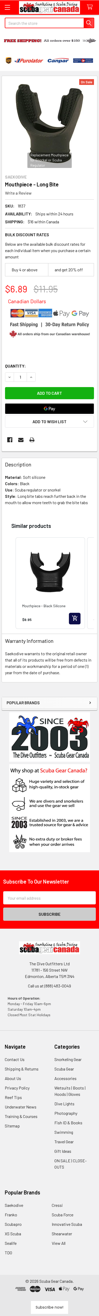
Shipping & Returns (22, 1068)
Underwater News (20, 1106)
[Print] (32, 440)
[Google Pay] (49, 408)
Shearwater (62, 1233)
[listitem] (50, 583)
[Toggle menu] (7, 7)
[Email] (21, 440)
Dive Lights (64, 1103)
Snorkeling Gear (68, 1059)
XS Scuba (13, 1233)
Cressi (57, 1205)
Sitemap (12, 1125)
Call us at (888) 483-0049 (49, 985)
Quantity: (15, 365)
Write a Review (18, 192)
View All (58, 1243)
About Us (13, 1078)
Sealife (11, 1243)
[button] (49, 808)
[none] (49, 123)
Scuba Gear (64, 1068)
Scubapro (13, 1224)
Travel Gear (64, 1141)
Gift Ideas (62, 1151)
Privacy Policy (17, 1087)
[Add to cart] (75, 618)
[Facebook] (10, 440)
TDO (8, 1252)
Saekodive (14, 1205)
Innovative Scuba (67, 1224)
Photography (65, 1113)
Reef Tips (13, 1097)
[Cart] (91, 7)
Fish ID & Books (68, 1122)
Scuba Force (62, 1214)
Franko (11, 1214)
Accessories (65, 1078)
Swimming (63, 1132)
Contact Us (15, 1059)
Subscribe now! (49, 1307)
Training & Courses (21, 1116)
